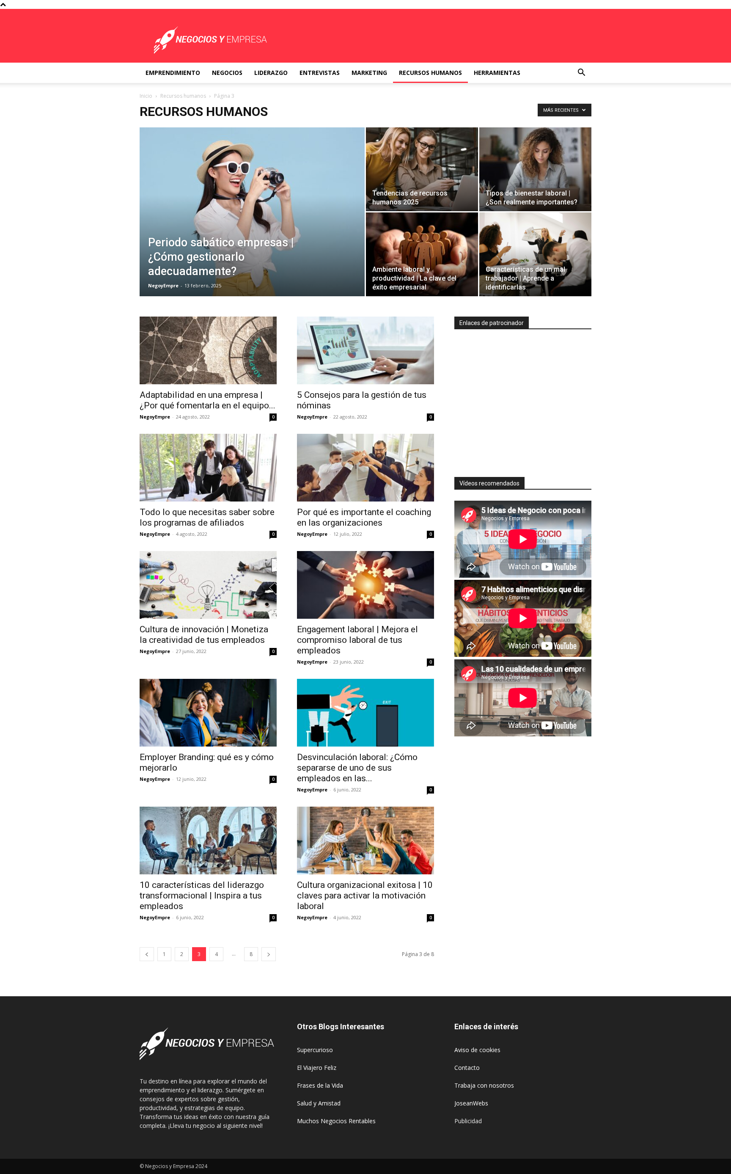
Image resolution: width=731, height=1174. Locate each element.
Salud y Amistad (319, 1103)
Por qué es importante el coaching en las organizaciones (364, 517)
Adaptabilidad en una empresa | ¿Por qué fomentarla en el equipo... (207, 400)
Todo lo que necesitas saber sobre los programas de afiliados (207, 517)
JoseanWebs (471, 1103)
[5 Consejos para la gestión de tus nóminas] (365, 350)
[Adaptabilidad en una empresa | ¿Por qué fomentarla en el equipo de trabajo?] (208, 350)
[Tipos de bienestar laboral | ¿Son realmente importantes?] (535, 169)
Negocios (227, 73)
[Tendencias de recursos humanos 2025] (422, 169)
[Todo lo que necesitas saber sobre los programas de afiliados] (208, 468)
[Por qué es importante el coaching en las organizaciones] (365, 468)
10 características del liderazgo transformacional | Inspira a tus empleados (202, 895)
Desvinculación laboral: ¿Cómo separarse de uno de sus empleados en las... (357, 767)
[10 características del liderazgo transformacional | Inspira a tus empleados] (208, 840)
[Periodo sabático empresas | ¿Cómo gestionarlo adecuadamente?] (252, 225)
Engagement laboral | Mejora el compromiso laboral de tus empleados (357, 640)
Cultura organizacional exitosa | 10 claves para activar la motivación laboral (365, 895)
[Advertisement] (525, 399)
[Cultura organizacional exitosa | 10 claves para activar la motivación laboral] (365, 840)
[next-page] (268, 954)
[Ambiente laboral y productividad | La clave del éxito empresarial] (422, 254)
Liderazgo (271, 73)
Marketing (369, 73)
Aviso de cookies (477, 1050)
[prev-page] (147, 954)
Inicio (146, 95)
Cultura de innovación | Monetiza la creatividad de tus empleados (204, 634)
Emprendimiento (173, 73)
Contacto (467, 1068)
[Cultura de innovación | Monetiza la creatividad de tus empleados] (208, 585)
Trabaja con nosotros (484, 1085)
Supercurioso (315, 1050)
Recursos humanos (430, 73)
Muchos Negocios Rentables (336, 1121)
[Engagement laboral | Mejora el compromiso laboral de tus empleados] (365, 585)
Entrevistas (320, 73)
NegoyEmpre (163, 285)
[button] (581, 73)
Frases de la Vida (320, 1085)
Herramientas (497, 73)
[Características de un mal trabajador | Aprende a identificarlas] (535, 254)
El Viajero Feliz (316, 1068)
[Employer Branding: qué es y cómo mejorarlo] (208, 713)
